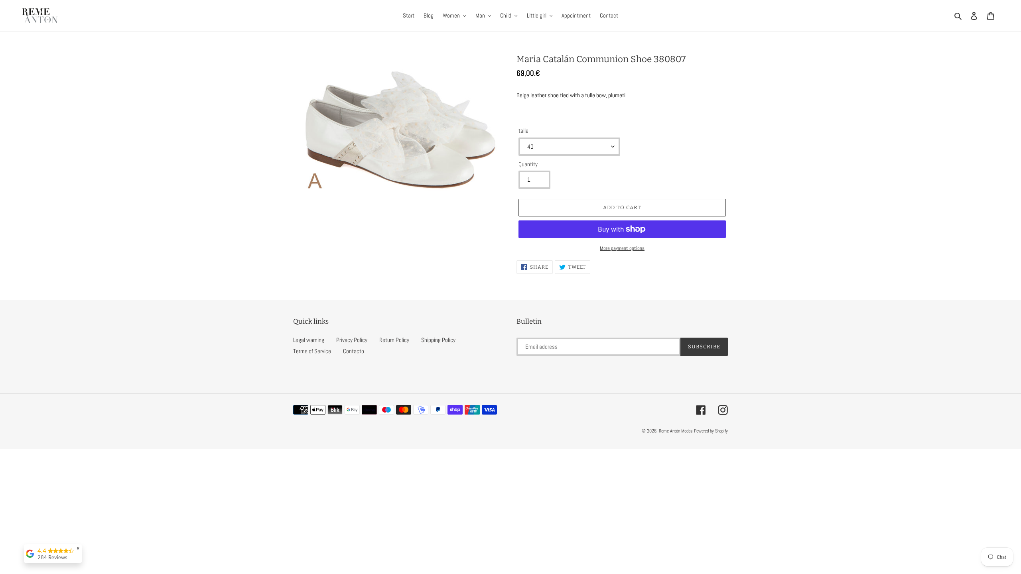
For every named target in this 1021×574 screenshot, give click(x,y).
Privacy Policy (351, 340)
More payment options (622, 248)
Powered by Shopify (711, 431)
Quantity (528, 164)
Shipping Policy (438, 340)
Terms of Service (312, 351)
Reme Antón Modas (676, 431)
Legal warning (308, 340)
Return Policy (394, 340)
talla (523, 130)
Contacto (353, 351)
